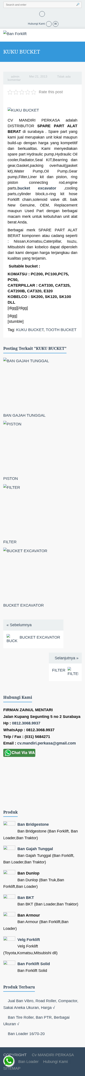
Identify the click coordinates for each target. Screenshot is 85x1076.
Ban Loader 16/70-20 (26, 1034)
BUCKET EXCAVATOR (23, 605)
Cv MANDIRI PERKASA (52, 1055)
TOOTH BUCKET (61, 330)
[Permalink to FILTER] (42, 510)
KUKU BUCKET (30, 330)
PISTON (10, 478)
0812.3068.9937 (26, 723)
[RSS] (42, 13)
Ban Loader (28, 1061)
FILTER (10, 542)
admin (15, 76)
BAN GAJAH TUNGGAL (24, 415)
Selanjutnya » (66, 658)
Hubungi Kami (55, 1061)
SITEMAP (11, 1068)
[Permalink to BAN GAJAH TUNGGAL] (42, 384)
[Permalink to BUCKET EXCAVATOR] (42, 574)
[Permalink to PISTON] (42, 447)
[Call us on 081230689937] (49, 23)
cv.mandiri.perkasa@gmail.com (46, 743)
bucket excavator (36, 188)
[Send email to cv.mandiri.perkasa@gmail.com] (55, 23)
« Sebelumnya (19, 625)
